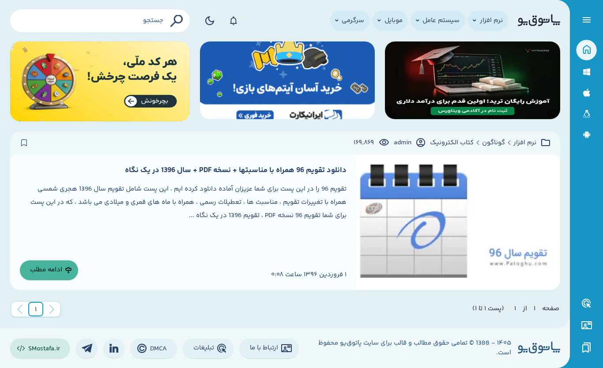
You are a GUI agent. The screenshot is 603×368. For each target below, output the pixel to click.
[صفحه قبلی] (51, 309)
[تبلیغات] (586, 303)
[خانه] (586, 50)
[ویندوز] (586, 72)
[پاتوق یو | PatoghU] (539, 21)
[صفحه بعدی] (19, 309)
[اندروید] (586, 134)
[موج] (472, 81)
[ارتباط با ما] (586, 325)
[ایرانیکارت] (287, 81)
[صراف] (100, 81)
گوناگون (493, 143)
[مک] (586, 93)
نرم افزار (524, 143)
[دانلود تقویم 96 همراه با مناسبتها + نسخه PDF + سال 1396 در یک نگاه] (458, 222)
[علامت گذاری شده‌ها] (586, 348)
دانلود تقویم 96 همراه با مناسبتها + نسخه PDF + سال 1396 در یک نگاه (236, 170)
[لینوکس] (586, 114)
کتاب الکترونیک (452, 143)
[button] (35, 309)
